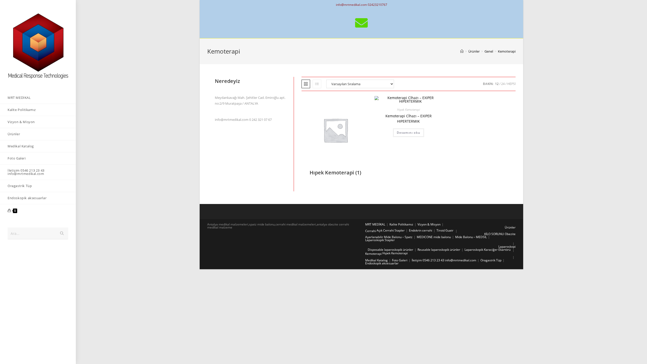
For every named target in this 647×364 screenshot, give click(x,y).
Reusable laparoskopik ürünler (439, 249)
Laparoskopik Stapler (380, 240)
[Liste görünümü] (317, 84)
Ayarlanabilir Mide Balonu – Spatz (388, 237)
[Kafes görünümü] (306, 84)
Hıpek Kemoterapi (408, 109)
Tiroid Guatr (444, 230)
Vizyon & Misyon (429, 224)
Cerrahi (370, 231)
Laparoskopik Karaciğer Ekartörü (488, 249)
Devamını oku (408, 132)
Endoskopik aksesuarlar (382, 263)
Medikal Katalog (376, 260)
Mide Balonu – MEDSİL (471, 237)
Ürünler (510, 227)
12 (497, 84)
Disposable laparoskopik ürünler (390, 249)
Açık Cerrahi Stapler (391, 230)
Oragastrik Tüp (490, 260)
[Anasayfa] (462, 51)
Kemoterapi (373, 254)
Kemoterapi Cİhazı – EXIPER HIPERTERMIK (408, 118)
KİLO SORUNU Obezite (500, 234)
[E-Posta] (361, 22)
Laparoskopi (507, 246)
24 (503, 84)
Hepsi (511, 84)
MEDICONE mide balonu (434, 237)
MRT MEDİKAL (375, 224)
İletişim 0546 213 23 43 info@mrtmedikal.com (444, 260)
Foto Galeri (399, 260)
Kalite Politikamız (401, 224)
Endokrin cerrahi (420, 230)
